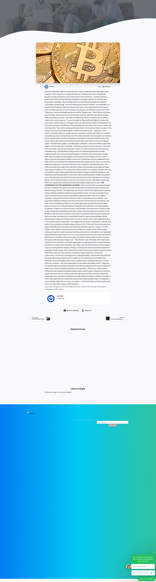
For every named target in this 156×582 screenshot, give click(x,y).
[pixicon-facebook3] (126, 437)
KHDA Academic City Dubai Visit (64, 367)
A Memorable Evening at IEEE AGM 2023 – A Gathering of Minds (37, 364)
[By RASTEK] (30, 341)
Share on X (88, 310)
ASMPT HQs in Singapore (88, 367)
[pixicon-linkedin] (122, 437)
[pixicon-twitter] (118, 437)
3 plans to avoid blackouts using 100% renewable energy (115, 364)
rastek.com (60, 298)
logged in (56, 392)
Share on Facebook (73, 310)
